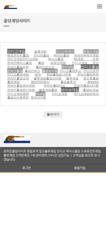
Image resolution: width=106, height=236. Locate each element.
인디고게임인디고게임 (22, 59)
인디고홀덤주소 (70, 71)
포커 (38, 74)
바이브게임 (70, 89)
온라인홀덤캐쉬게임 (21, 85)
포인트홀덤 (91, 78)
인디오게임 (59, 94)
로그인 (26, 168)
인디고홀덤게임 (18, 74)
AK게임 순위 (86, 59)
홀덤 (41, 63)
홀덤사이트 (50, 71)
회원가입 (79, 168)
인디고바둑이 (65, 51)
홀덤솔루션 (68, 82)
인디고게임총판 (18, 94)
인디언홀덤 (41, 55)
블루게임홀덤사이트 (47, 78)
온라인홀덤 (15, 71)
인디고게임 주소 (85, 63)
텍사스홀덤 (56, 59)
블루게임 (72, 78)
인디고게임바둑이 (86, 94)
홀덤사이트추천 (18, 97)
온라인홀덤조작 (18, 78)
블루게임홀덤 (48, 90)
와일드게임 (91, 51)
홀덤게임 (13, 82)
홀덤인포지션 (45, 67)
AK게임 (41, 94)
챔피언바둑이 (40, 82)
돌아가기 (53, 114)
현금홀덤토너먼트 (59, 74)
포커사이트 (38, 97)
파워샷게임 (58, 63)
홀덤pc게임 (91, 90)
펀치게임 (67, 67)
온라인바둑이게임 (86, 55)
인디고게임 (16, 51)
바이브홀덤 (61, 55)
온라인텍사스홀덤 (19, 63)
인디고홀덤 (90, 66)
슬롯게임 (40, 51)
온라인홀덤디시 (54, 85)
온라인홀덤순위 (18, 67)
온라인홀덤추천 (88, 74)
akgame (93, 82)
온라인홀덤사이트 (86, 85)
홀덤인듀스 (32, 71)
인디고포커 (91, 71)
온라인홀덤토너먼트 (21, 90)
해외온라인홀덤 (18, 55)
